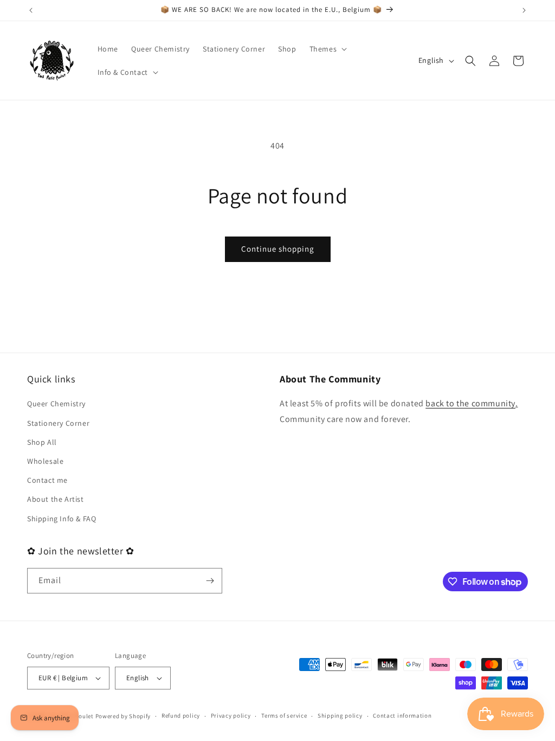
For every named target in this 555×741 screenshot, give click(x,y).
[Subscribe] (210, 580)
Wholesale (45, 461)
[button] (327, 48)
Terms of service (284, 715)
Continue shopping (277, 249)
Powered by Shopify (123, 716)
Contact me (47, 480)
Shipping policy (340, 715)
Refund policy (181, 715)
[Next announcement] (524, 10)
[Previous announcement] (31, 10)
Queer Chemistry (56, 403)
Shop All (42, 442)
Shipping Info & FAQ (61, 518)
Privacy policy (231, 715)
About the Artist (55, 499)
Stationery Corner (58, 423)
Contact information (402, 715)
